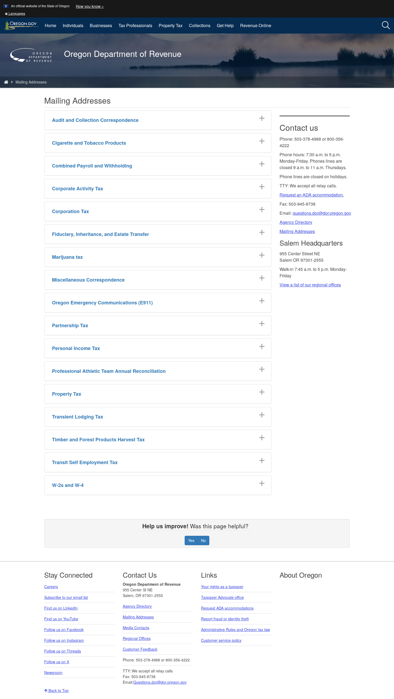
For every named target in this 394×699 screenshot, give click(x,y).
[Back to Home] (33, 69)
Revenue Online (255, 25)
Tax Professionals (135, 25)
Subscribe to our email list (66, 597)
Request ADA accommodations (227, 608)
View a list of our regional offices (310, 285)
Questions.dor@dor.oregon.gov (160, 682)
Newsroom (53, 672)
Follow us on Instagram (64, 640)
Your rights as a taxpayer (222, 586)
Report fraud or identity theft (225, 618)
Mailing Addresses (297, 231)
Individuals (73, 25)
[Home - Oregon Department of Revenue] (6, 82)
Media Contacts (136, 627)
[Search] (386, 25)
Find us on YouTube (61, 618)
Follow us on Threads (62, 651)
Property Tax (171, 25)
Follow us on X (56, 661)
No (203, 540)
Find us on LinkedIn (61, 608)
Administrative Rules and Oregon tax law (235, 629)
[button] (15, 13)
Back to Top (58, 690)
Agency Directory (296, 222)
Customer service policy (221, 640)
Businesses (101, 25)
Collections (199, 25)
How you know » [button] (90, 6)
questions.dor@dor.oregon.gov (322, 213)
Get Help (225, 25)
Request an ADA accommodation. (312, 195)
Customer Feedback (140, 649)
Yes (191, 540)
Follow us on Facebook (64, 629)
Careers (51, 586)
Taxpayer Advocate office (222, 597)
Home (50, 25)
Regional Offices (137, 638)
